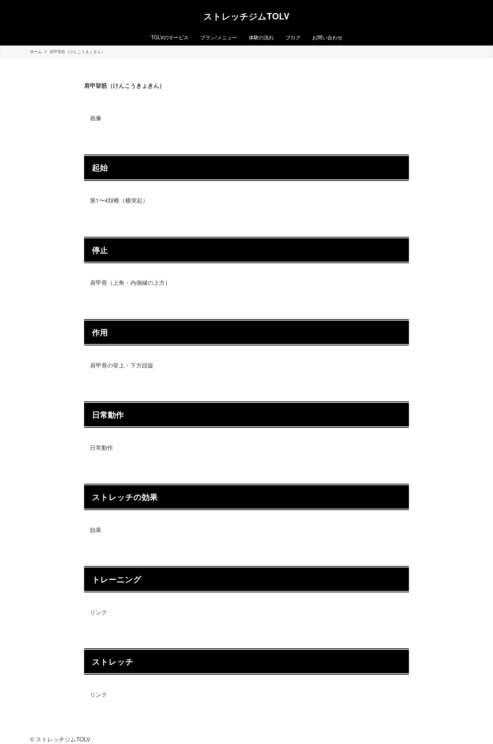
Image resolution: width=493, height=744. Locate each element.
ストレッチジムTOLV (246, 16)
